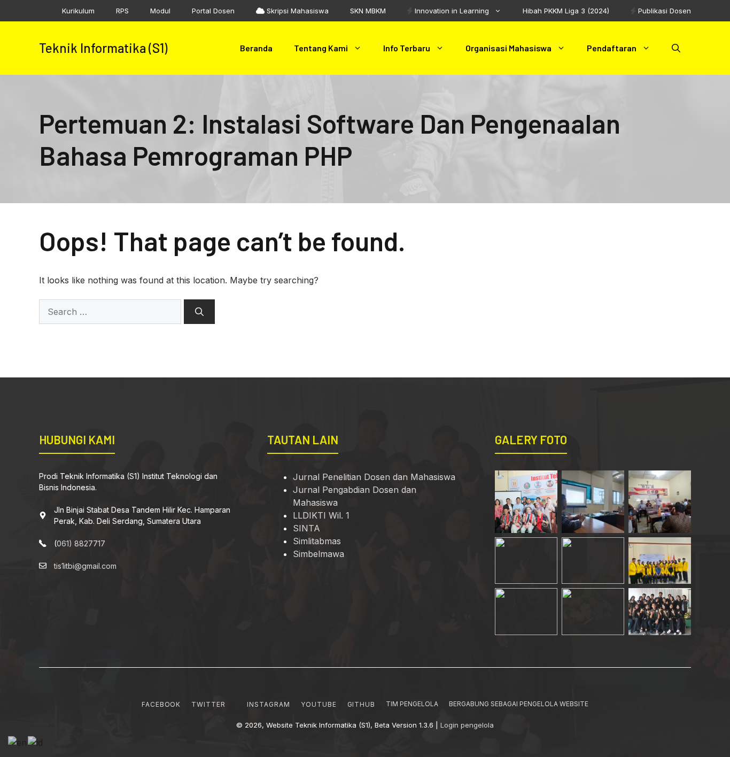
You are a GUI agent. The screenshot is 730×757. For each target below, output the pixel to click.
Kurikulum (78, 10)
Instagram (268, 704)
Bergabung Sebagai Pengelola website (518, 704)
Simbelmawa (318, 554)
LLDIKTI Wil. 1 (321, 515)
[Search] (199, 311)
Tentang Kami (321, 48)
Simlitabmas (317, 541)
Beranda (256, 48)
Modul (160, 10)
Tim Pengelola (412, 704)
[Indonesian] (36, 741)
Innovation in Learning (451, 10)
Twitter (208, 704)
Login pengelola (467, 725)
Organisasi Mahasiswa (508, 48)
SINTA (306, 528)
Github (361, 704)
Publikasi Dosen (663, 10)
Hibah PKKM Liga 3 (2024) (566, 10)
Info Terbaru (406, 48)
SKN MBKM (368, 10)
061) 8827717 (81, 543)
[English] (18, 741)
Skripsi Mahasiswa (297, 10)
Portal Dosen (213, 10)
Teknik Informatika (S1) (103, 48)
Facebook (161, 704)
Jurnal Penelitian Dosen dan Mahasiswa (374, 477)
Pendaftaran (611, 48)
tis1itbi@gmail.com (85, 565)
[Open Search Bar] (676, 48)
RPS (122, 10)
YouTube (319, 704)
